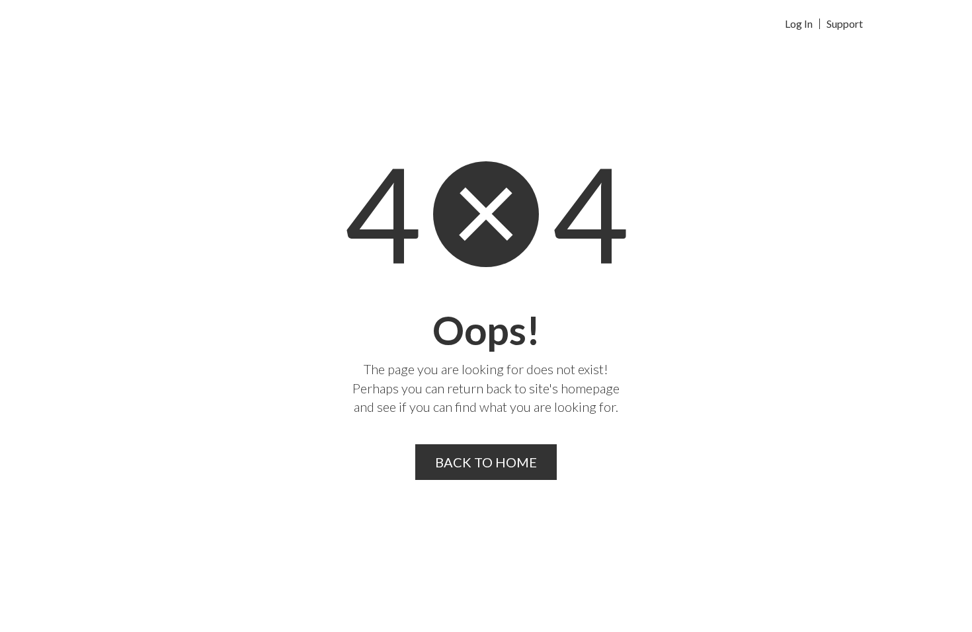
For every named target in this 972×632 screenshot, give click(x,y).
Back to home (486, 462)
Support (845, 24)
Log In (799, 24)
